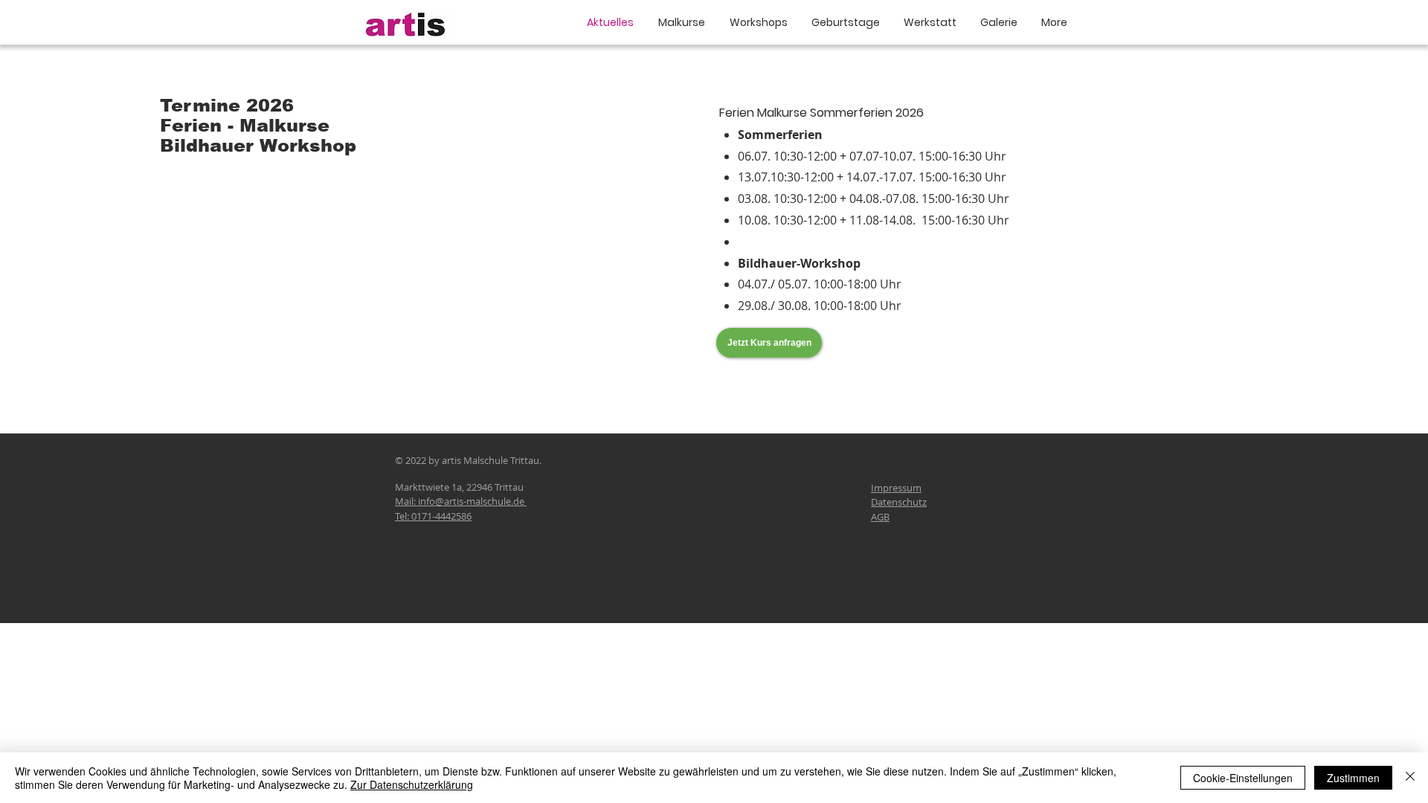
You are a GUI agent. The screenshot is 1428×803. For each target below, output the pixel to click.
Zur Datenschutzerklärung (411, 784)
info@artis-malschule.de (471, 501)
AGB (880, 516)
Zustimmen (1353, 777)
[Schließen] (1410, 777)
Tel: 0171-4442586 (433, 516)
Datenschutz (899, 502)
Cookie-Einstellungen (1243, 777)
